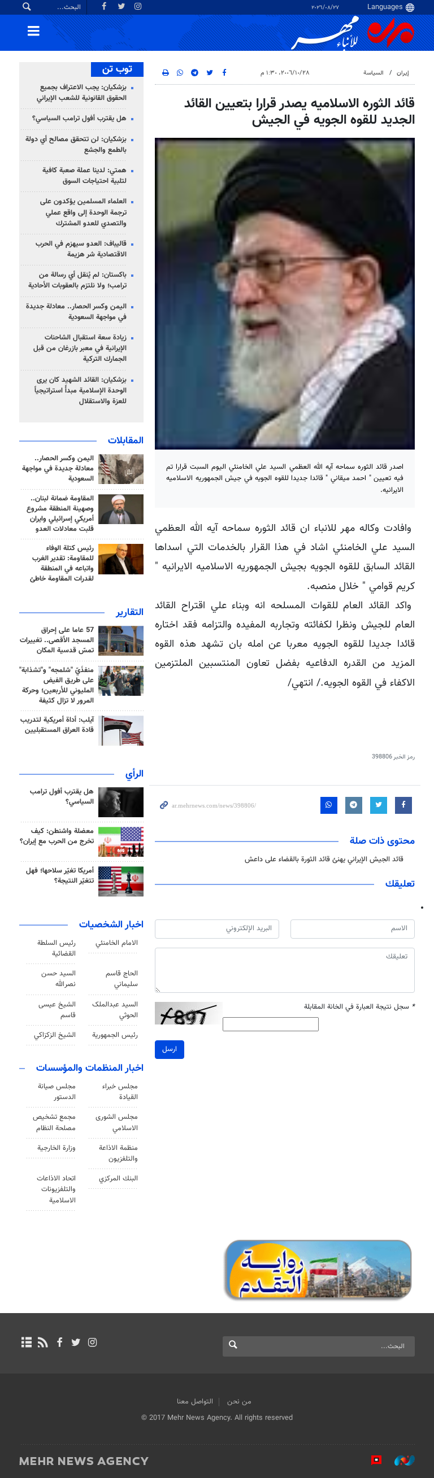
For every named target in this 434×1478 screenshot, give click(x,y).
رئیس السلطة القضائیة (56, 949)
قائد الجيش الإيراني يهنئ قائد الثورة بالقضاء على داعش (324, 859)
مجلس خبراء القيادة (120, 1092)
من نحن (239, 1401)
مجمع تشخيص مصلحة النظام (54, 1122)
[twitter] (76, 1343)
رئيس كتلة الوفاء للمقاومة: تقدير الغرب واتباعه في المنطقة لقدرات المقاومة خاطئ (62, 564)
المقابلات (126, 441)
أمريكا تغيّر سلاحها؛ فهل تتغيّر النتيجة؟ (60, 876)
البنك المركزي (118, 1178)
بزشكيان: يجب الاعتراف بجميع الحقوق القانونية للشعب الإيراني (82, 93)
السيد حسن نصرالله (58, 979)
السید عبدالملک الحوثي (115, 1010)
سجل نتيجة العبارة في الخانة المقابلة (359, 1007)
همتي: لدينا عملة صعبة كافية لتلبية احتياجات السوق (84, 176)
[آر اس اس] (43, 1343)
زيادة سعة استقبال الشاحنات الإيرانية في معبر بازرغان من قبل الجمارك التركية (80, 348)
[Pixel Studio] (370, 1460)
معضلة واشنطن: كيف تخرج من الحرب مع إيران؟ (57, 836)
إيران (403, 73)
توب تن (117, 69)
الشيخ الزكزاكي (55, 1035)
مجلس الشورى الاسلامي (117, 1122)
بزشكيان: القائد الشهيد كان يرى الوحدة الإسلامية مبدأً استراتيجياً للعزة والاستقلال (80, 390)
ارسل (169, 1049)
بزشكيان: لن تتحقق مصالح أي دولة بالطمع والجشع (76, 145)
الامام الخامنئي (117, 943)
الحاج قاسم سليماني (122, 979)
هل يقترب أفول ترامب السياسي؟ (79, 118)
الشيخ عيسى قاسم (57, 1010)
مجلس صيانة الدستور (57, 1092)
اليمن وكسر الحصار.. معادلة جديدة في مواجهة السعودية (76, 312)
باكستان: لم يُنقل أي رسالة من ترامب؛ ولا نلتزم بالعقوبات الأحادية (77, 280)
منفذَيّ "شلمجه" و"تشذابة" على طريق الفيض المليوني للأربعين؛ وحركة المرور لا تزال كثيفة (56, 686)
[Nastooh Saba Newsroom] (399, 1460)
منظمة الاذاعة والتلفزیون (118, 1154)
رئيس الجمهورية (115, 1035)
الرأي (134, 774)
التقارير (130, 612)
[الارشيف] (26, 1343)
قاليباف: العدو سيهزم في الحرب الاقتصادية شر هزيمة (81, 249)
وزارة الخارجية (56, 1148)
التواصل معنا (195, 1401)
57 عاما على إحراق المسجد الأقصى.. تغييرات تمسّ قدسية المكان (57, 640)
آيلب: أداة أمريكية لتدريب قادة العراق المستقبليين (57, 725)
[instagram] (92, 1343)
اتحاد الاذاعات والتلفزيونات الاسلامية (56, 1189)
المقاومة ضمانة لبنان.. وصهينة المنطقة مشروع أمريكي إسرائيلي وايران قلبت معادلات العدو (60, 514)
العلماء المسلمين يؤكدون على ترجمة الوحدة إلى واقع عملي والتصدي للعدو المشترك (83, 212)
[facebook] (59, 1343)
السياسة (373, 73)
